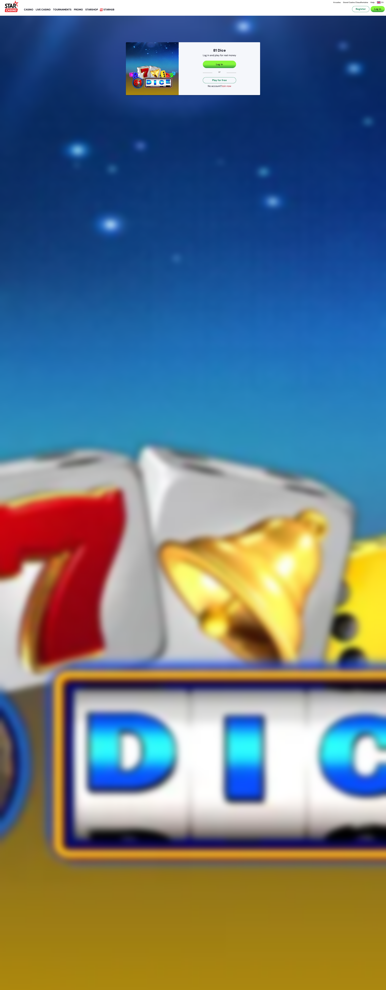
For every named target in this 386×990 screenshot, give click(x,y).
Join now (226, 86)
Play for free (219, 80)
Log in (377, 9)
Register (361, 9)
